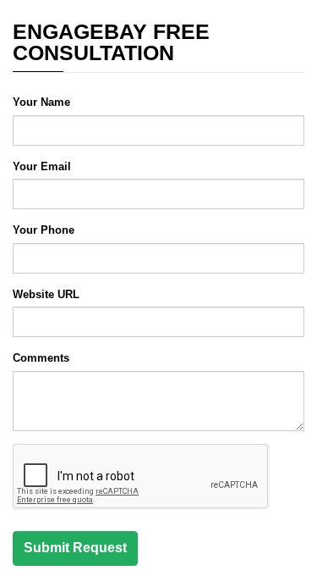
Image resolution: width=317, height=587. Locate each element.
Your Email (42, 166)
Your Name (41, 102)
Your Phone (43, 230)
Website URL (46, 294)
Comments (41, 358)
